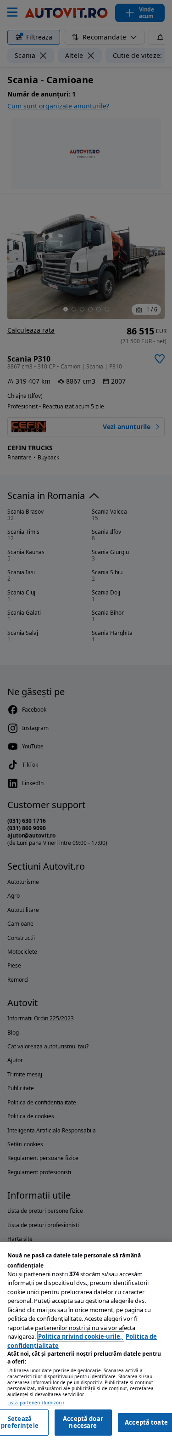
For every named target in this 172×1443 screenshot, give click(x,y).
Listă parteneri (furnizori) (35, 1403)
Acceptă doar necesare (83, 1422)
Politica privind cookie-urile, (80, 1336)
